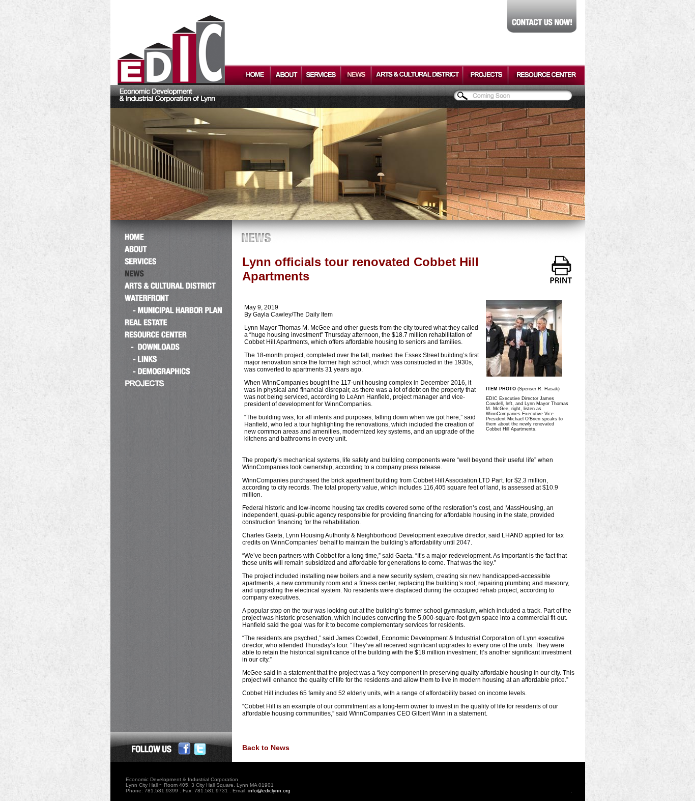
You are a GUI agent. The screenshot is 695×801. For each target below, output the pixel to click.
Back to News (265, 747)
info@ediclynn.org (269, 790)
